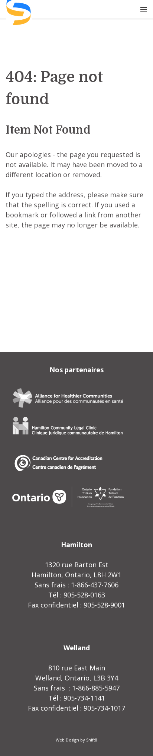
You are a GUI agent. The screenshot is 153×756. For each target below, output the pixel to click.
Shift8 (91, 740)
